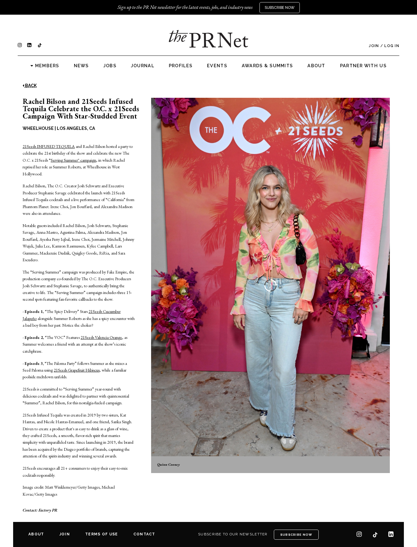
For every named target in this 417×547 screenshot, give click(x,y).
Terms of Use (101, 534)
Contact (144, 534)
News (81, 66)
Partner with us (363, 66)
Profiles (180, 66)
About (316, 66)
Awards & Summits (267, 66)
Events (217, 66)
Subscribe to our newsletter (233, 534)
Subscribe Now (280, 8)
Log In (391, 46)
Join (374, 46)
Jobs (109, 66)
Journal (142, 66)
